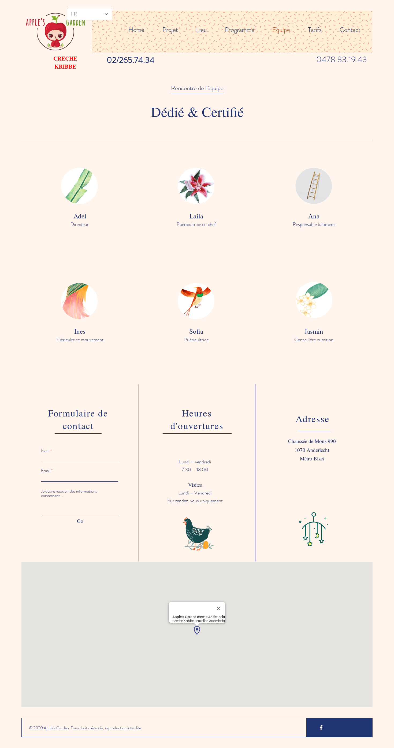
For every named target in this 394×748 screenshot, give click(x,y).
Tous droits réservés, (87, 728)
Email (45, 470)
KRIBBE (65, 66)
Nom (45, 451)
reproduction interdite (123, 728)
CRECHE (65, 58)
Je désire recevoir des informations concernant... (69, 493)
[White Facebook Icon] (321, 727)
